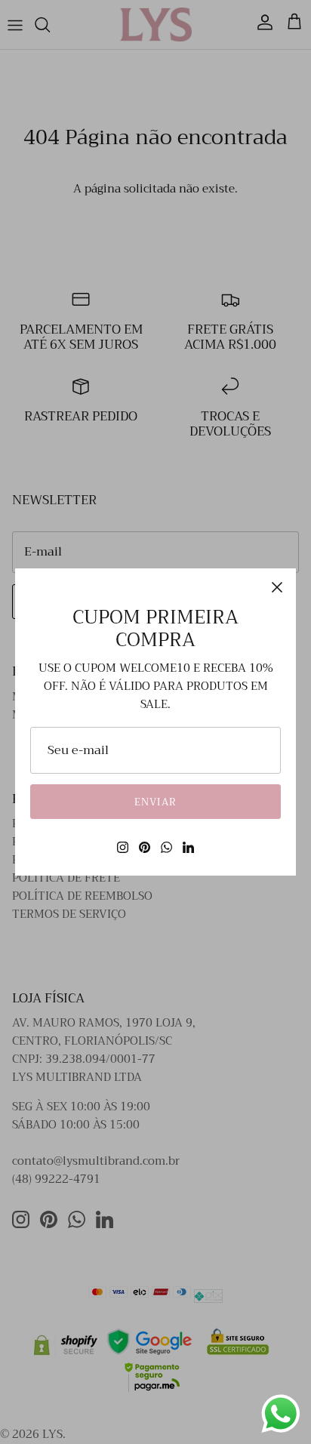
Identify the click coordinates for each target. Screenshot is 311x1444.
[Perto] (277, 587)
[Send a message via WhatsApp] (280, 1413)
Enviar (155, 802)
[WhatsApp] (166, 847)
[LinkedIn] (188, 847)
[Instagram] (122, 847)
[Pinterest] (144, 847)
